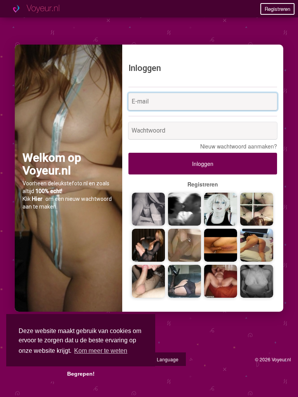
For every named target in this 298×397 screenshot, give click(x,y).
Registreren (277, 8)
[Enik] (148, 244)
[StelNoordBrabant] (184, 208)
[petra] (148, 208)
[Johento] (220, 244)
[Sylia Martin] (184, 280)
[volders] (256, 244)
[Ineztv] (220, 208)
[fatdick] (184, 244)
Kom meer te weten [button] (100, 350)
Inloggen (202, 163)
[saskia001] (256, 280)
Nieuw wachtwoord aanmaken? (238, 146)
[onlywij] (148, 280)
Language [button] (167, 359)
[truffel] (220, 280)
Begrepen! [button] (81, 374)
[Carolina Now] (256, 208)
